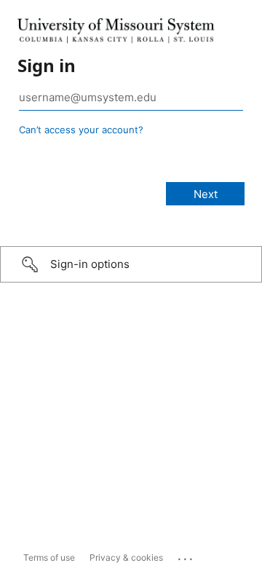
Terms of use (49, 557)
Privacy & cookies (126, 557)
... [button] (186, 555)
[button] (131, 264)
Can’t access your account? (81, 129)
